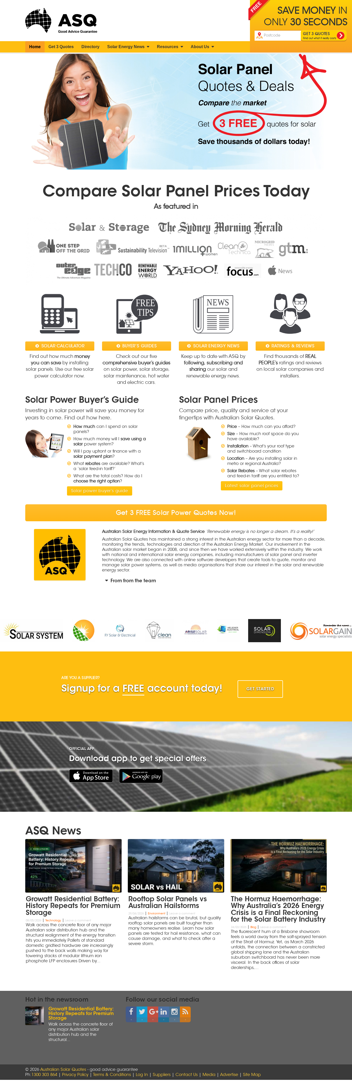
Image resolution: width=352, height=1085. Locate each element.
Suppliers (162, 1074)
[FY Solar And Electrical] (52, 630)
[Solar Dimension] (197, 630)
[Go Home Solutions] (253, 631)
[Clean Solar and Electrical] (92, 630)
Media (209, 1074)
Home (35, 47)
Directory (90, 47)
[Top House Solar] (16, 630)
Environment (156, 913)
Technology (53, 920)
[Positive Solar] (306, 630)
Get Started (260, 689)
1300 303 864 (44, 1074)
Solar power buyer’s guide (99, 490)
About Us (200, 47)
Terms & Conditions (112, 1074)
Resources (168, 47)
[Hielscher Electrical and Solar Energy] (161, 630)
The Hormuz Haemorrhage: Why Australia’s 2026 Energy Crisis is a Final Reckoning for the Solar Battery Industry (278, 909)
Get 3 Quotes (61, 47)
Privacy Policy (75, 1074)
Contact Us (186, 1074)
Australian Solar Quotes (63, 1069)
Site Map (252, 1074)
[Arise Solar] (127, 630)
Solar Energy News (126, 47)
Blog (253, 927)
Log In (142, 1074)
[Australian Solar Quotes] (63, 21)
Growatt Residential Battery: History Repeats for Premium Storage (73, 905)
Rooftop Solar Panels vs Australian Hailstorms (167, 902)
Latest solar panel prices (251, 485)
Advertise (229, 1074)
